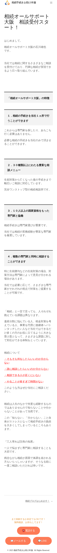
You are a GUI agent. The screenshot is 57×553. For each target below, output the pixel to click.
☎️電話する (28, 530)
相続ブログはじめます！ (37, 501)
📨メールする (18, 540)
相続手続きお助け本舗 (24, 2)
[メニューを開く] (51, 2)
